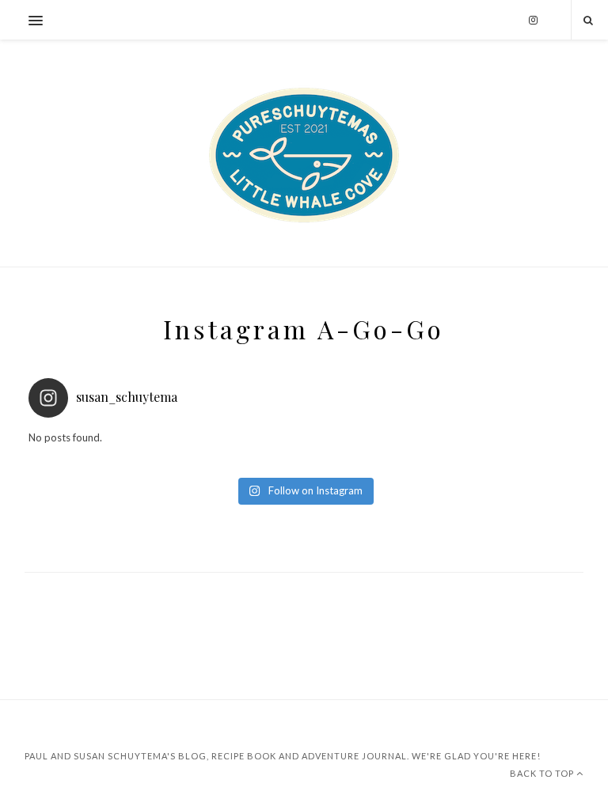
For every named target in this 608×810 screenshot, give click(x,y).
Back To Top (543, 773)
